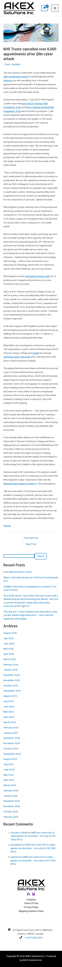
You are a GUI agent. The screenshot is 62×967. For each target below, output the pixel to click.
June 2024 (8, 769)
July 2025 (8, 701)
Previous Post (31, 538)
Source (7, 525)
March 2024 (9, 785)
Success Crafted (19, 832)
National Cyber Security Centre (19, 483)
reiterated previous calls (37, 276)
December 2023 (11, 801)
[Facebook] (28, 894)
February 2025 (10, 727)
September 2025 (12, 690)
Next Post (31, 544)
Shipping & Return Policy (31, 911)
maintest (15, 857)
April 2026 (8, 654)
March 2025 (9, 722)
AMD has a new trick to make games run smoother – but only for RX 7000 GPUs (33, 836)
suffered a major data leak (16, 356)
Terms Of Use (31, 903)
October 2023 (10, 811)
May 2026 (8, 648)
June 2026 (8, 643)
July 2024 (8, 764)
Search (40, 556)
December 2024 (11, 738)
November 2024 (11, 743)
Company (31, 899)
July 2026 (8, 638)
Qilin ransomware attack (15, 76)
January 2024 (10, 795)
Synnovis (8, 80)
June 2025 (8, 706)
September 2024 (12, 753)
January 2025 (10, 732)
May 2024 (8, 774)
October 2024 (10, 748)
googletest (16, 844)
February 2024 (10, 790)
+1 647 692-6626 (33, 937)
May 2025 (8, 711)
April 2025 (8, 717)
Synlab (35, 353)
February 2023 (10, 816)
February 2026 (10, 664)
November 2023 (11, 806)
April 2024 (8, 780)
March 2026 (9, 659)
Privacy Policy (31, 907)
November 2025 (11, 680)
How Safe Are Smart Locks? (17, 571)
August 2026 (10, 633)
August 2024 (10, 759)
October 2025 (10, 685)
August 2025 (10, 696)
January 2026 (10, 669)
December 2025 (11, 675)
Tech (7, 64)
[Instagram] (33, 894)
